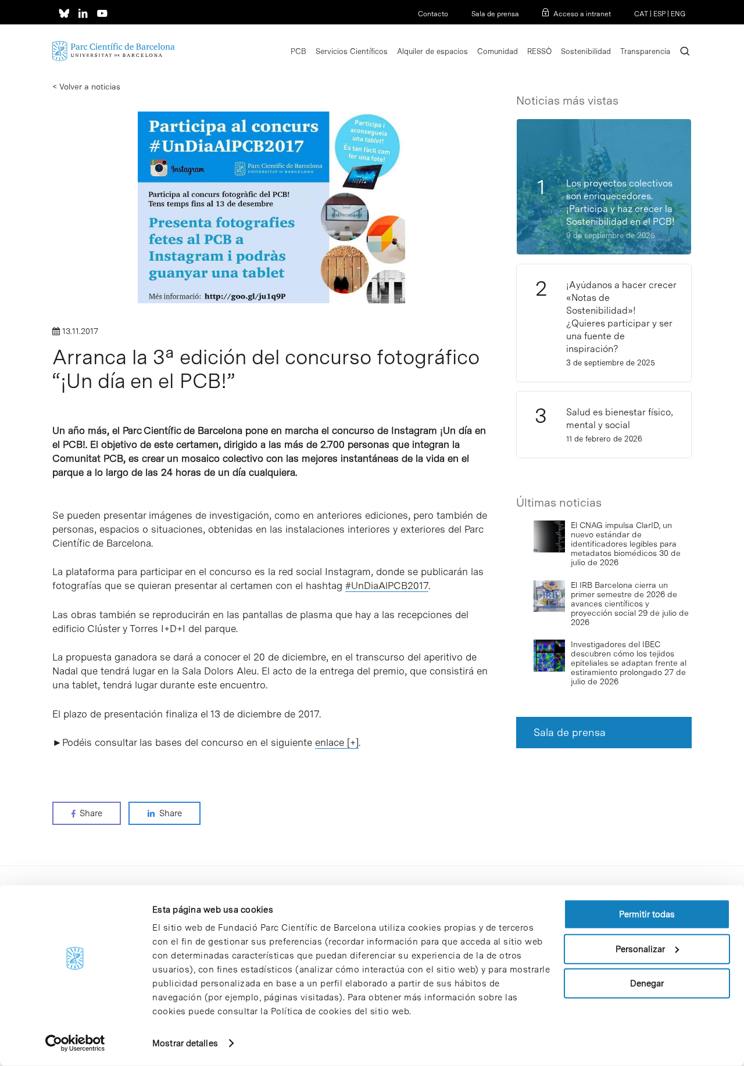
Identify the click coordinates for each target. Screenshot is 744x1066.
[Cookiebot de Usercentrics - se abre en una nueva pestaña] (75, 1043)
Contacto (433, 14)
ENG (678, 14)
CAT (641, 14)
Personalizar (640, 948)
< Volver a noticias (86, 86)
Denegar (647, 983)
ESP (659, 14)
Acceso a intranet (582, 14)
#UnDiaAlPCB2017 (386, 585)
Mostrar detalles (185, 1043)
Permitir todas (647, 914)
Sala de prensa (495, 14)
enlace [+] (337, 742)
